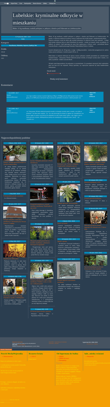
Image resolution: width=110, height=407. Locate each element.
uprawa (26, 45)
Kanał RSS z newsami (54, 343)
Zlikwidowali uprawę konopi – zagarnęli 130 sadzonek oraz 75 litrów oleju (95, 227)
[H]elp (45, 3)
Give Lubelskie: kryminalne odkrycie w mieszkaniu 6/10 (55, 73)
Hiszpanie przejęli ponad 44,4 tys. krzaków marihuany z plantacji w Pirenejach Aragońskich (40, 242)
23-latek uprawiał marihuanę (92, 198)
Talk (6, 3)
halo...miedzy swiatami (94, 354)
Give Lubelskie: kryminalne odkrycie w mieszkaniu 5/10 (54, 73)
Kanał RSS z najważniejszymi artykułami (58, 342)
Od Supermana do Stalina (67, 354)
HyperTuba (14, 3)
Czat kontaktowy (21, 344)
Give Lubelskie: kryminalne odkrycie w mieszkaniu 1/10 (49, 73)
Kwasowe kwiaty (36, 354)
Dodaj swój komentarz (59, 79)
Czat (20, 3)
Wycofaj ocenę (47, 73)
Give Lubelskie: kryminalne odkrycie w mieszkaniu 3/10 (51, 73)
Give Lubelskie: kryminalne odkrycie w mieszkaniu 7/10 (56, 73)
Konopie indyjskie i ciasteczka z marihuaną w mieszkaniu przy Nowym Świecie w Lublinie (15, 221)
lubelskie (20, 45)
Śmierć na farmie (62, 223)
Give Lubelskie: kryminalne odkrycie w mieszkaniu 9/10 (59, 73)
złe (36, 45)
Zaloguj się (52, 3)
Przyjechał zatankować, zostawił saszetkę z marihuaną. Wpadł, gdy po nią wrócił (41, 206)
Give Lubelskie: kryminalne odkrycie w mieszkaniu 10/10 (60, 73)
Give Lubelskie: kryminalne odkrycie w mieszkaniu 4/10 (52, 73)
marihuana (13, 45)
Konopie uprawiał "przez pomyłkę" (67, 203)
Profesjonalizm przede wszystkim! (13, 196)
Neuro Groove (37, 3)
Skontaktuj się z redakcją (92, 344)
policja (32, 45)
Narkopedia (27, 3)
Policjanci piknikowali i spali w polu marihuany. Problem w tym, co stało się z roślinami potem (40, 281)
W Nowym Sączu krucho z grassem (40, 311)
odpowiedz (92, 92)
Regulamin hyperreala (17, 342)
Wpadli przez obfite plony (11, 258)
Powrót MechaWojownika (12, 354)
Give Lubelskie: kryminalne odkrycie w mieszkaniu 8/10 (57, 73)
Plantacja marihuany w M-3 (92, 182)
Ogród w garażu (62, 241)
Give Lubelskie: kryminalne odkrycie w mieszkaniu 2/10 (50, 73)
